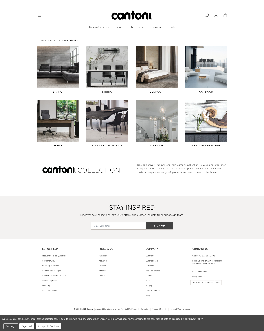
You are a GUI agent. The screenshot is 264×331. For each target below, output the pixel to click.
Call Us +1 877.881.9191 (203, 255)
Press (148, 280)
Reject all (27, 326)
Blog (148, 295)
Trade (171, 27)
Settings (10, 326)
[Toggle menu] (39, 15)
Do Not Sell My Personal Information (134, 309)
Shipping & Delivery (50, 265)
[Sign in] (216, 16)
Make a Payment (49, 280)
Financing (46, 285)
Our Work (150, 265)
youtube (102, 275)
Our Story (150, 255)
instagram (103, 261)
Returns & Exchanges (51, 270)
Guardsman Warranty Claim (54, 275)
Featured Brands (153, 270)
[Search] (206, 16)
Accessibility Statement (105, 309)
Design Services (199, 276)
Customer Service (49, 261)
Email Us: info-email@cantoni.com (207, 261)
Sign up (159, 225)
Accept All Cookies (48, 326)
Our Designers (152, 261)
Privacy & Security (159, 309)
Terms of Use (175, 309)
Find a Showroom (199, 271)
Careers (149, 275)
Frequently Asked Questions (54, 255)
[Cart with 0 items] (225, 16)
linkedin (102, 265)
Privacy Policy (195, 318)
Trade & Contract (153, 290)
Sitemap (186, 309)
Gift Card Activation (50, 290)
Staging (149, 285)
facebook (103, 255)
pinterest (102, 270)
